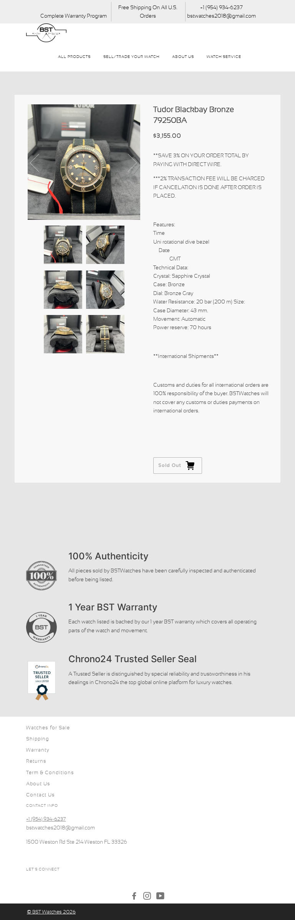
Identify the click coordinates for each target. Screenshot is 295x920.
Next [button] (128, 162)
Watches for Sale (48, 727)
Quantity (164, 425)
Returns (36, 761)
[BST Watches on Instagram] (147, 897)
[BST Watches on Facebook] (134, 897)
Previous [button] (39, 162)
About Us (183, 56)
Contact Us (40, 795)
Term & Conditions (50, 772)
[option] (84, 162)
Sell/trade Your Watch (131, 56)
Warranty (38, 750)
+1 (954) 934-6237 (46, 819)
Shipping (37, 739)
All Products (74, 56)
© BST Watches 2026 (51, 912)
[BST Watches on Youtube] (160, 897)
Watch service (224, 56)
